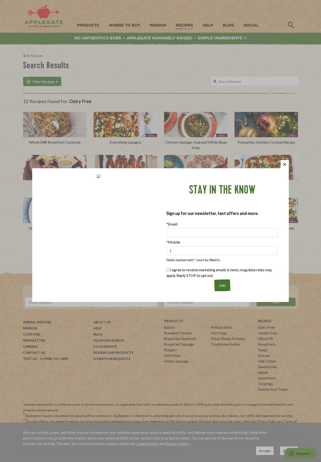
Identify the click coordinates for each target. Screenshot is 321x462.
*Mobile (173, 242)
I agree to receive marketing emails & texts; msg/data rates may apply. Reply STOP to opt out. (219, 272)
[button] (285, 164)
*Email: (172, 224)
